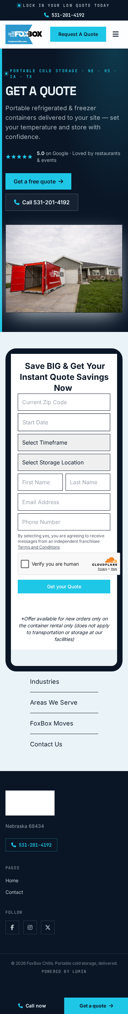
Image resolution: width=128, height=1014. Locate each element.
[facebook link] (12, 927)
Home (11, 880)
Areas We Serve (53, 702)
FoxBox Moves (51, 723)
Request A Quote (78, 34)
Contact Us (46, 744)
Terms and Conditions (39, 547)
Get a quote (93, 1006)
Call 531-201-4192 (46, 202)
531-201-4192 (68, 15)
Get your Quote (64, 586)
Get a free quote (35, 181)
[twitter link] (48, 927)
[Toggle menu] (116, 34)
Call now (36, 1006)
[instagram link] (30, 927)
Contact (14, 892)
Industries (44, 681)
